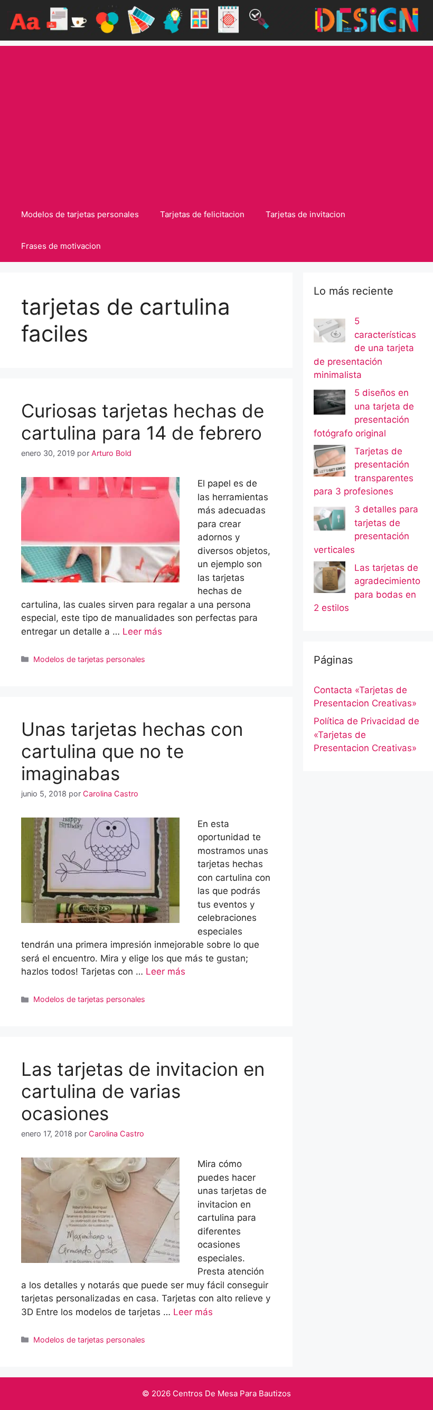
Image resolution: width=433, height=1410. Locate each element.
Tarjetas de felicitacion (202, 214)
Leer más (142, 631)
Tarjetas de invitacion (305, 214)
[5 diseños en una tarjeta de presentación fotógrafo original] (329, 404)
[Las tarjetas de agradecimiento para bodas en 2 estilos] (329, 579)
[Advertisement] (216, 119)
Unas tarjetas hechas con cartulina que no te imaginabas (132, 751)
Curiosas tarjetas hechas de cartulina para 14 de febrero (142, 422)
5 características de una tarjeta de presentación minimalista (365, 348)
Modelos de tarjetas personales (80, 214)
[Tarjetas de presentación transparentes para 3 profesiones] (329, 463)
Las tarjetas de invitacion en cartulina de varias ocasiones (143, 1091)
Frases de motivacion (61, 246)
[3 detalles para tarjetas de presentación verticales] (329, 521)
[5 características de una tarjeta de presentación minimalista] (329, 333)
